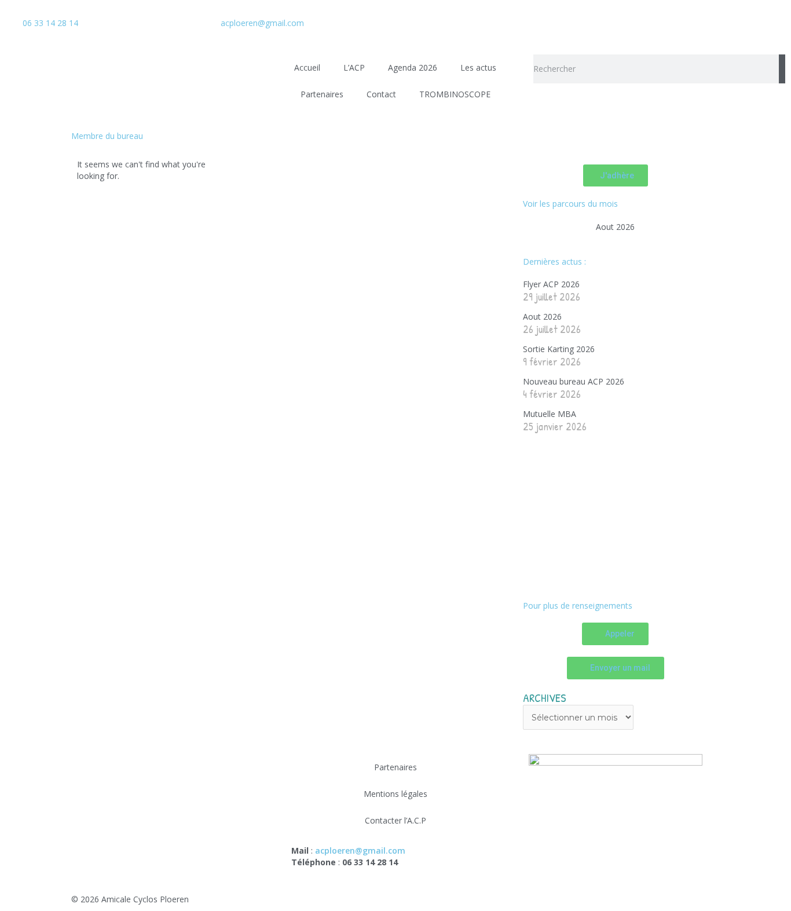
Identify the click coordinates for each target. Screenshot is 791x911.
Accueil (307, 67)
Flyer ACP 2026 (551, 284)
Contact (381, 94)
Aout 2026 (615, 226)
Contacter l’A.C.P (395, 820)
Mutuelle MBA (549, 413)
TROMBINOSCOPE (454, 94)
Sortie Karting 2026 (559, 348)
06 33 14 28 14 (50, 22)
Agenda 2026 (412, 67)
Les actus (478, 67)
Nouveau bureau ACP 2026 (573, 381)
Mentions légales (395, 793)
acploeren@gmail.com (262, 22)
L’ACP (354, 67)
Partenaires (322, 94)
